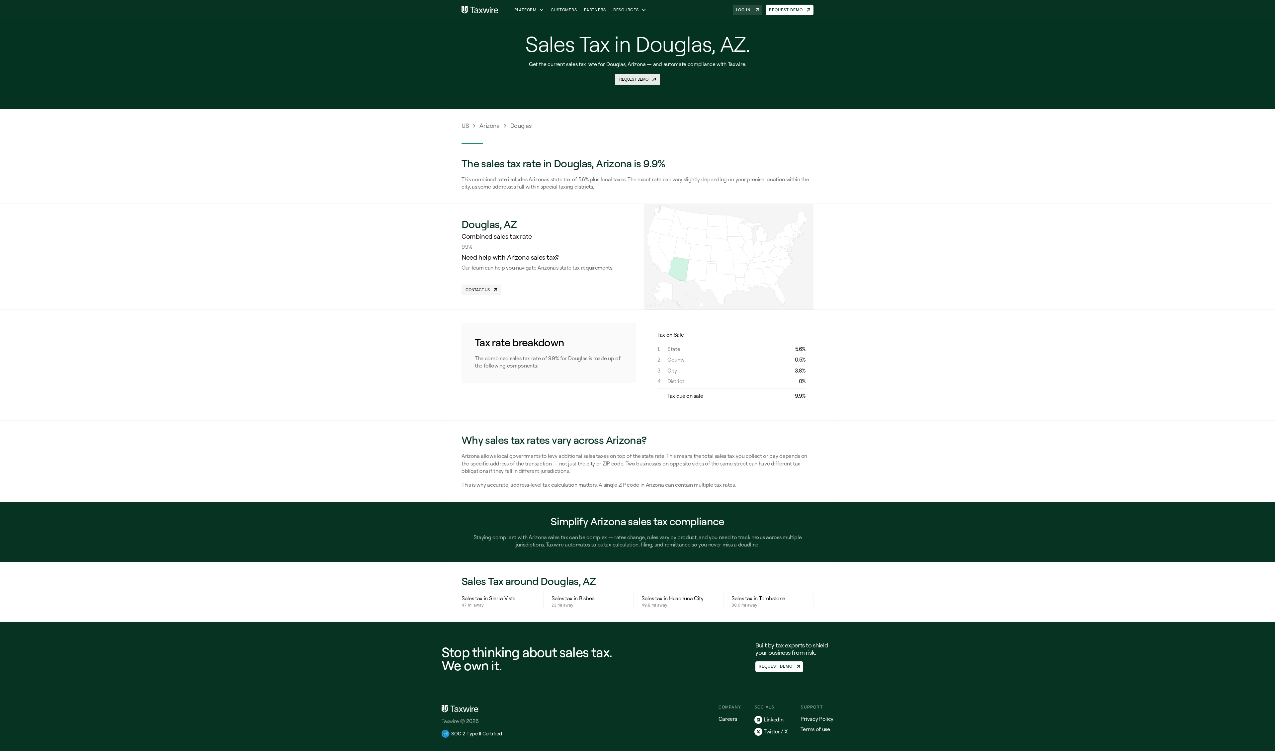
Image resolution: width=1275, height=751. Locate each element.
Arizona (489, 125)
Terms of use (815, 729)
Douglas (520, 125)
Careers (728, 718)
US (465, 125)
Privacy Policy (817, 718)
